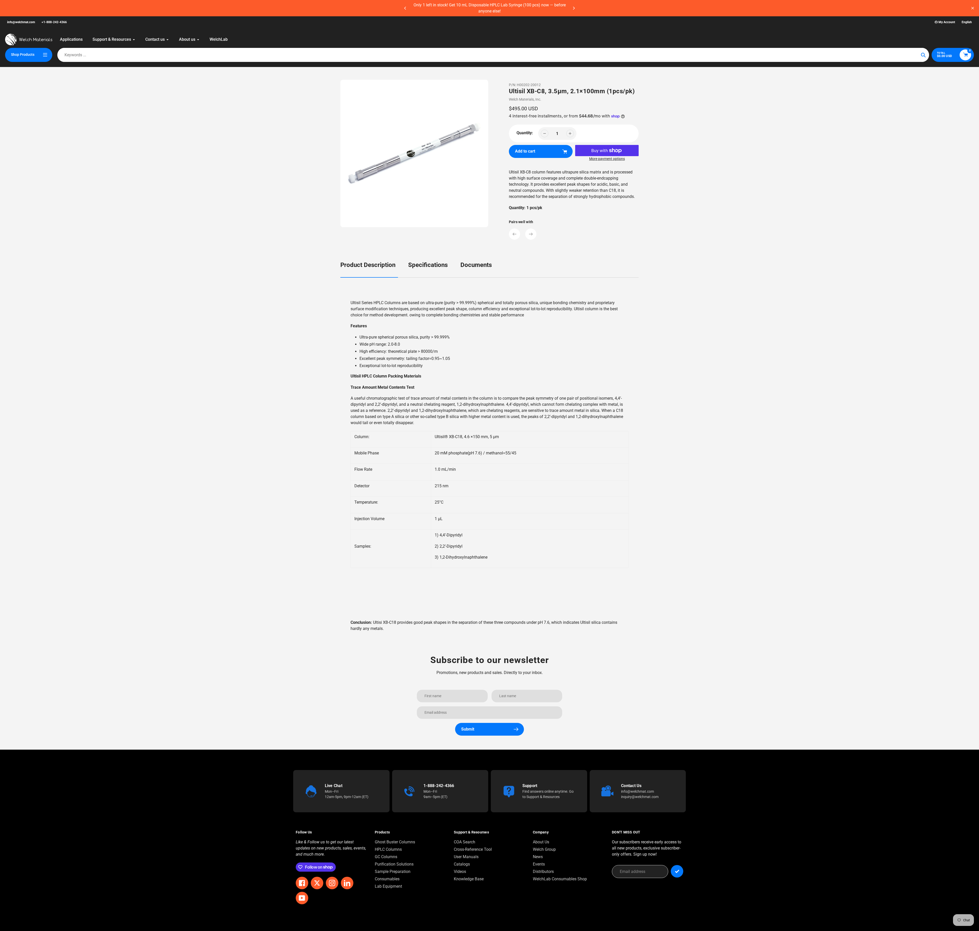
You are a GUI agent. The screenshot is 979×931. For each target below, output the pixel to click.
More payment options (607, 159)
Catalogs (462, 864)
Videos (460, 871)
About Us (541, 842)
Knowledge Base (469, 878)
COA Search (464, 842)
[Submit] (677, 871)
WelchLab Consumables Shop (560, 878)
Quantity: (525, 132)
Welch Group (544, 849)
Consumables (387, 878)
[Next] (573, 8)
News (538, 856)
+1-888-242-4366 (54, 22)
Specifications (428, 264)
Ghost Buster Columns (395, 842)
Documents (476, 264)
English (967, 22)
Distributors (543, 871)
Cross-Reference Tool (473, 849)
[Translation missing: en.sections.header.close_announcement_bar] (972, 8)
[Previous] (405, 8)
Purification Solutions (394, 864)
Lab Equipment (388, 886)
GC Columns (386, 856)
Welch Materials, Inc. (525, 99)
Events (539, 864)
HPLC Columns (388, 849)
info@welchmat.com (21, 22)
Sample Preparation (392, 871)
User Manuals (466, 856)
